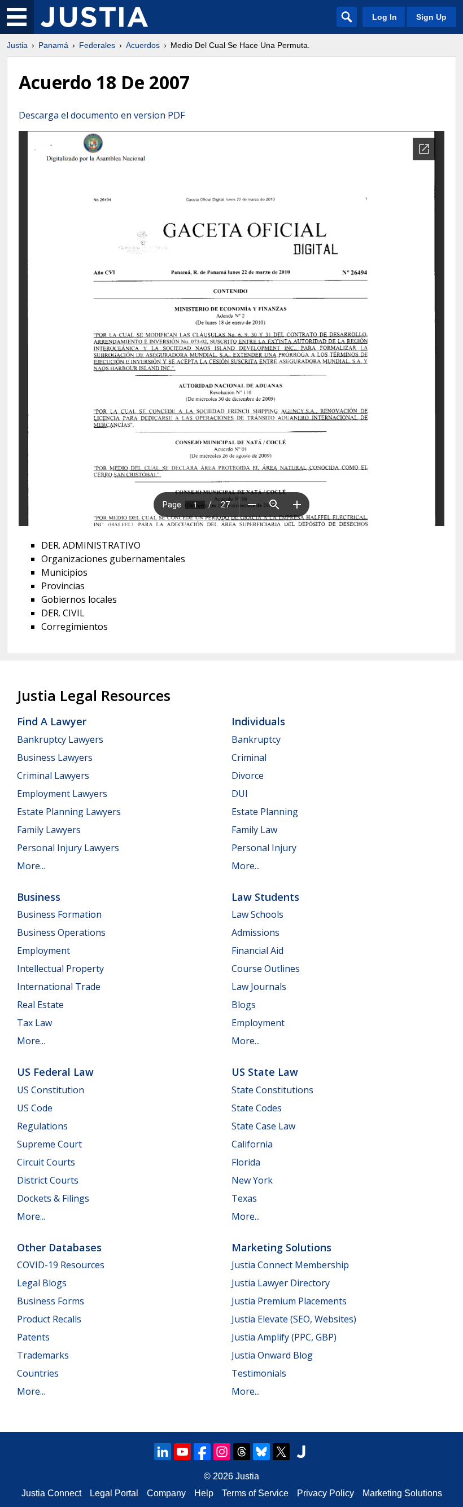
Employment (43, 950)
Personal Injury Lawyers (68, 848)
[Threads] (241, 1451)
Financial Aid (257, 950)
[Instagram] (221, 1451)
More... (31, 866)
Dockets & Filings (53, 1198)
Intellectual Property (60, 968)
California (252, 1144)
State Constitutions (272, 1090)
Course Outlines (265, 968)
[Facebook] (202, 1451)
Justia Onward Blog (272, 1355)
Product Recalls (49, 1319)
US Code (35, 1108)
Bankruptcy (256, 739)
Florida (245, 1162)
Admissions (255, 932)
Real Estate (40, 1004)
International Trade (59, 986)
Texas (244, 1198)
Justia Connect (51, 1493)
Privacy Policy (325, 1493)
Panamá (53, 45)
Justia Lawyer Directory (280, 1283)
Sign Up (431, 16)
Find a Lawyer (51, 721)
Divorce (247, 775)
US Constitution (50, 1090)
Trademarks (43, 1355)
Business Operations (61, 932)
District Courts (47, 1180)
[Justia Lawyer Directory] (300, 1451)
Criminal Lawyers (53, 775)
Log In (384, 16)
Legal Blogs (42, 1283)
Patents (33, 1337)
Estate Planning (264, 811)
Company (166, 1493)
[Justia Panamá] (94, 17)
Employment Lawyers (62, 793)
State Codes (256, 1108)
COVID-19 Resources (60, 1265)
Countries (38, 1373)
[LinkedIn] (162, 1451)
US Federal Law (55, 1072)
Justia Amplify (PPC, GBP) (284, 1337)
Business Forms (50, 1301)
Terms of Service (255, 1493)
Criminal (249, 757)
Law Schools (257, 914)
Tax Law (34, 1023)
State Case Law (263, 1126)
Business (38, 897)
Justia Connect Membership (290, 1265)
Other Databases (59, 1247)
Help (203, 1493)
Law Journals (258, 986)
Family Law (254, 829)
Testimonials (258, 1373)
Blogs (243, 1004)
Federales (97, 45)
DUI (239, 793)
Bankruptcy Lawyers (60, 739)
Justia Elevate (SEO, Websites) (293, 1319)
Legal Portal (114, 1493)
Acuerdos (143, 45)
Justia (17, 45)
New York (252, 1180)
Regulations (42, 1126)
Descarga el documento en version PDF (102, 115)
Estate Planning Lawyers (69, 811)
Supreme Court (49, 1144)
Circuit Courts (46, 1162)
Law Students (265, 897)
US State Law (264, 1072)
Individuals (258, 721)
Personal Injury (263, 848)
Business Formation (59, 914)
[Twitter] (281, 1451)
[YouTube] (182, 1451)
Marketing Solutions (281, 1247)
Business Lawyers (55, 757)
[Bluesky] (261, 1451)
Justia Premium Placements (289, 1301)
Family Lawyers (49, 829)
